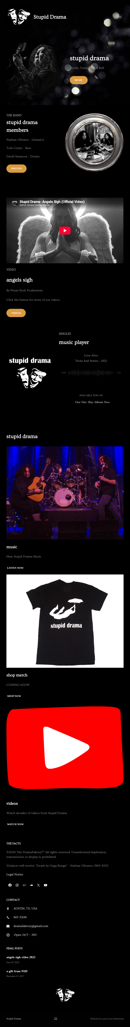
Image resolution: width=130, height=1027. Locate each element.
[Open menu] (120, 17)
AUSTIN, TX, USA (25, 908)
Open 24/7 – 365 (25, 935)
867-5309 (20, 917)
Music (78, 80)
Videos (16, 313)
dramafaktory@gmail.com (31, 926)
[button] (83, 385)
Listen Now (15, 568)
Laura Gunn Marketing (112, 1019)
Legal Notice (14, 874)
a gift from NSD (16, 971)
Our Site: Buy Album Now (92, 402)
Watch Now (15, 824)
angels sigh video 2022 (20, 957)
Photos (16, 168)
